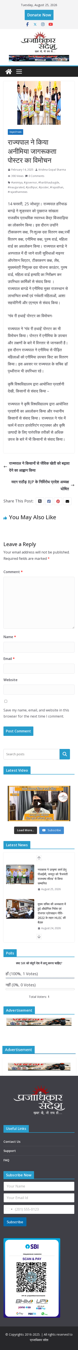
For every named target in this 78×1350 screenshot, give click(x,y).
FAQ (6, 1160)
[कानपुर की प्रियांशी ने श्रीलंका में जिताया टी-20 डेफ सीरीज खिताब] (20, 913)
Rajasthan (15, 132)
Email (9, 658)
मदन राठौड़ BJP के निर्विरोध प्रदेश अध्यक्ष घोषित (40, 485)
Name (9, 636)
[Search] (65, 754)
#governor (30, 182)
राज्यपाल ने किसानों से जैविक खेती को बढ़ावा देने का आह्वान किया (39, 467)
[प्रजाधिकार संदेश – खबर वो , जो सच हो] (8, 71)
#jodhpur (31, 187)
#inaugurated (16, 187)
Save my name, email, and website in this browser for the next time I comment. (36, 713)
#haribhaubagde (48, 182)
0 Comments (36, 176)
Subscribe (15, 1221)
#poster (44, 187)
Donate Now (39, 14)
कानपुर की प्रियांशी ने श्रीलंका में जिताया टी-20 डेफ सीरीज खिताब (51, 913)
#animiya (17, 182)
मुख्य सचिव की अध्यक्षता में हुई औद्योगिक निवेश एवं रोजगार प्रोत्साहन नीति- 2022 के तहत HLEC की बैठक (52, 878)
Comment (13, 571)
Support (9, 1151)
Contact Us (11, 1141)
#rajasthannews (17, 192)
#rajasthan (56, 187)
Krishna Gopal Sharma (52, 169)
